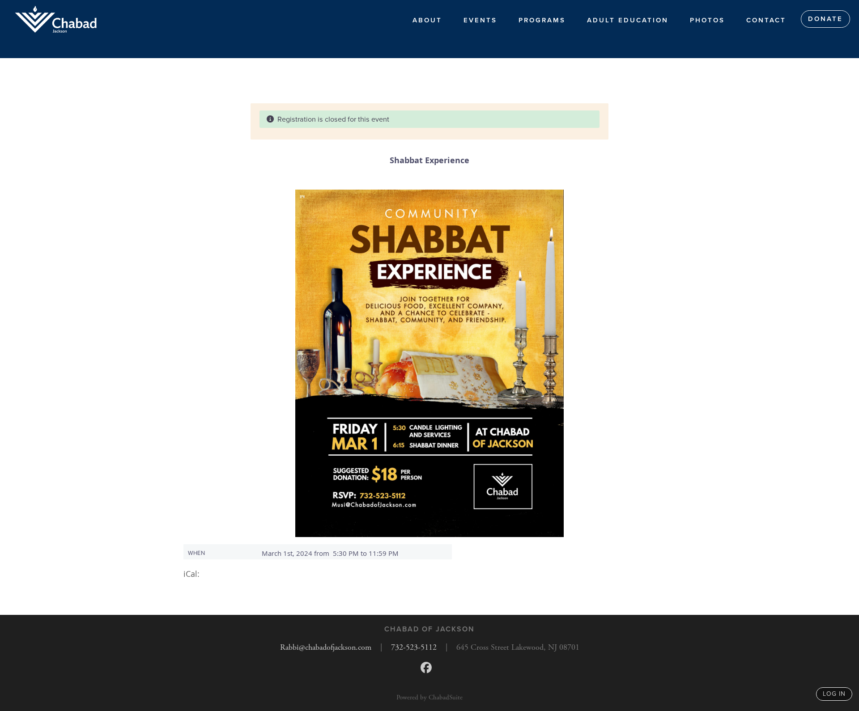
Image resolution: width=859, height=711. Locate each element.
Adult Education (627, 20)
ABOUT (427, 20)
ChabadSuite (446, 697)
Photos (707, 20)
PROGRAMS (542, 20)
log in (834, 694)
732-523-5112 (414, 647)
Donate (825, 19)
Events (480, 20)
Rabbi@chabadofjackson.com (325, 647)
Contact (766, 20)
